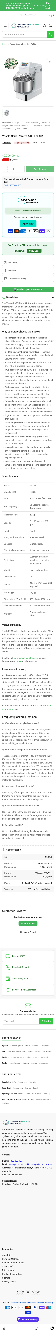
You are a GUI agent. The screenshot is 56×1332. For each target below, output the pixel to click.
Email (6, 185)
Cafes (14, 1082)
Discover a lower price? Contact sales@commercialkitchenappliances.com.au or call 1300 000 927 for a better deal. (28, 5)
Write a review (28, 923)
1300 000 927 (15, 185)
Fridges (27, 1046)
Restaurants (22, 1082)
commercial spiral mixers (25, 658)
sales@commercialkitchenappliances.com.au (30, 1164)
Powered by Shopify (45, 1303)
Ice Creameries (36, 1094)
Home (4, 44)
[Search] (50, 34)
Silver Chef (7, 1266)
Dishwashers (44, 1046)
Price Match (8, 1270)
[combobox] (28, 34)
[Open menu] (5, 26)
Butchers (28, 1088)
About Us (6, 1255)
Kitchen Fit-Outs (28, 1100)
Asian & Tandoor (24, 1094)
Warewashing (41, 1100)
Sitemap (6, 1278)
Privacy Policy (9, 1281)
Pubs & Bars (33, 1082)
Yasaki (18, 661)
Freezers (35, 1046)
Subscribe (46, 1021)
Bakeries (36, 1088)
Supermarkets (18, 1088)
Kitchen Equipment (16, 1046)
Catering (47, 1094)
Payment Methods (11, 1259)
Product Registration (12, 1274)
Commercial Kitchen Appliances (23, 1303)
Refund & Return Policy (13, 1262)
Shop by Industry (11, 1074)
